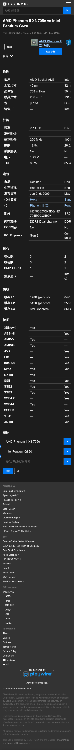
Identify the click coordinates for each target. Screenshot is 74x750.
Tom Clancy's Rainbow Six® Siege (19, 526)
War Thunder (9, 577)
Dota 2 (6, 568)
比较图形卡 (8, 605)
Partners (7, 642)
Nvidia (9, 622)
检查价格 (50, 51)
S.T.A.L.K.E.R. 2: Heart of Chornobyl (21, 545)
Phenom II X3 (39, 205)
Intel (8, 600)
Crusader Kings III (11, 517)
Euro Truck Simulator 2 (14, 490)
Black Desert (9, 508)
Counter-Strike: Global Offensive (18, 541)
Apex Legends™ (11, 495)
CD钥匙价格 (9, 486)
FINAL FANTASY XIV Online (17, 531)
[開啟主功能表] (68, 3)
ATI (7, 614)
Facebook (10, 660)
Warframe (7, 513)
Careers (6, 637)
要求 (5, 536)
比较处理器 (14, 33)
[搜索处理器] (67, 10)
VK (7, 664)
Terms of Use (9, 646)
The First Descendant (13, 581)
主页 (15, 4)
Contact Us (8, 655)
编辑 (9, 46)
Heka (33, 199)
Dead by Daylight (11, 522)
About (6, 633)
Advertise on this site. (37, 682)
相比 (8, 470)
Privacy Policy (9, 651)
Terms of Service (15, 742)
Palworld (7, 504)
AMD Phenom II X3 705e (50, 43)
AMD (8, 596)
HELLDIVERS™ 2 (12, 499)
